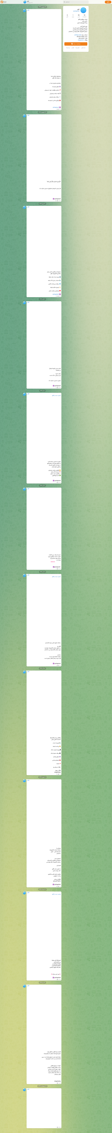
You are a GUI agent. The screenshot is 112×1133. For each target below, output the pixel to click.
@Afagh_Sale (77, 35)
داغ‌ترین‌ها (78, 47)
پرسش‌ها (68, 47)
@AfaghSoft (56, 294)
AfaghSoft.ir (81, 40)
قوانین (72, 47)
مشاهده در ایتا (76, 44)
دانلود (108, 2)
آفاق (53, 395)
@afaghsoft (76, 11)
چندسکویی (83, 47)
